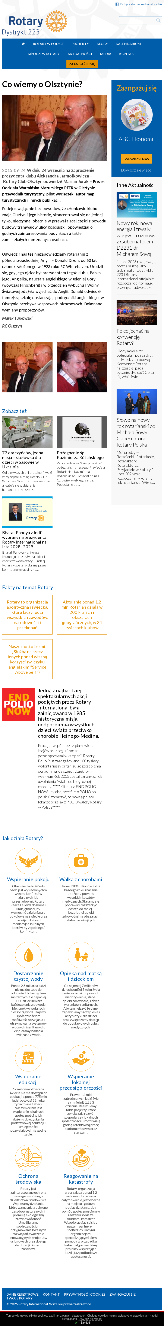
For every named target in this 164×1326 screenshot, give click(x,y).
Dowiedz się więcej (136, 170)
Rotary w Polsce (48, 44)
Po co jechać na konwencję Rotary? (133, 337)
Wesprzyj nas (137, 159)
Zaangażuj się (82, 64)
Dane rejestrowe (22, 1294)
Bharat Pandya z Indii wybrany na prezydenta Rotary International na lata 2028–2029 (24, 539)
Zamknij (86, 1322)
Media (105, 54)
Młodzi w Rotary (44, 54)
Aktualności (79, 54)
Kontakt (127, 54)
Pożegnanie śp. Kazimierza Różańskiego (80, 455)
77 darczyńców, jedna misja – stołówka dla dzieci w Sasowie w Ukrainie (22, 459)
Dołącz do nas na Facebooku (141, 4)
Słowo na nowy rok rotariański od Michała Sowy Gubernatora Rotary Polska (136, 432)
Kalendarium (128, 44)
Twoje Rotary (19, 1298)
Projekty (80, 44)
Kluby (102, 44)
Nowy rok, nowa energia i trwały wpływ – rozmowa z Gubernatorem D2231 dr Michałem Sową (137, 238)
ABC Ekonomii (137, 138)
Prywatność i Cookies (84, 1294)
